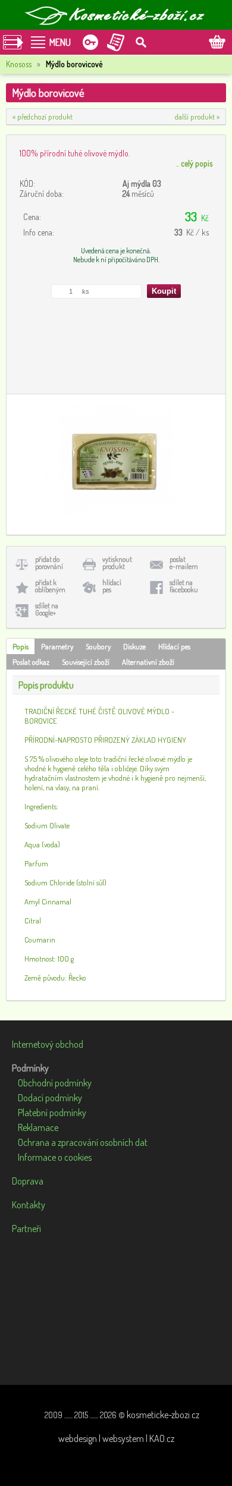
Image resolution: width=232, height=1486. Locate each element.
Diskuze (134, 646)
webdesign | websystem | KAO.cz (116, 1438)
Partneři (26, 1228)
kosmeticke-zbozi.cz (163, 1415)
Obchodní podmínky (55, 1083)
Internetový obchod (47, 1044)
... (193, 163)
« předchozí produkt (42, 116)
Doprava (27, 1181)
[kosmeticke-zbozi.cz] (116, 15)
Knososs (19, 64)
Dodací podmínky (50, 1098)
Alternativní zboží (148, 662)
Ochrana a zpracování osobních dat (83, 1142)
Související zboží (85, 662)
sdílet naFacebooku (184, 586)
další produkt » (197, 116)
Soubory (98, 646)
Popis (20, 646)
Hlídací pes (174, 646)
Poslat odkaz (30, 662)
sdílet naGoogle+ (46, 609)
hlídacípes (111, 586)
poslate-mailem (184, 563)
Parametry (57, 646)
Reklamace (38, 1127)
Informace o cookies (55, 1157)
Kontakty (28, 1205)
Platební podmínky (52, 1113)
